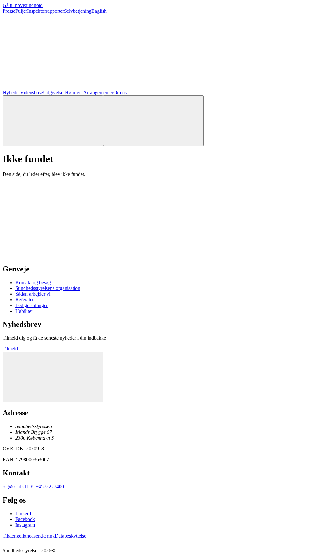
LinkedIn (24, 513)
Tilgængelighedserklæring (29, 535)
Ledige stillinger (31, 305)
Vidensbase (31, 92)
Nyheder (11, 92)
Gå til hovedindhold (23, 5)
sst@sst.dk (13, 486)
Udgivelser (54, 92)
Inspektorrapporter (45, 11)
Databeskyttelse (70, 535)
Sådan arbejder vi (32, 294)
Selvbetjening (77, 11)
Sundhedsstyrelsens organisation (47, 288)
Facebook (25, 519)
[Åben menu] (153, 120)
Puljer (21, 11)
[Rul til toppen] (53, 377)
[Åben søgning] (53, 120)
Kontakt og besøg (33, 282)
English (99, 11)
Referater (24, 299)
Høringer (74, 92)
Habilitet (23, 311)
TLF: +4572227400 (44, 486)
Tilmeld (10, 348)
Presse (9, 11)
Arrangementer (98, 92)
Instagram (25, 525)
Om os (120, 92)
